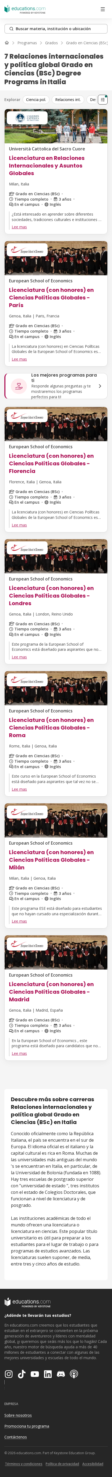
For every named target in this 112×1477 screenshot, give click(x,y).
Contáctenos (15, 1437)
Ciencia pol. (36, 99)
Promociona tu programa (26, 1426)
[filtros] (103, 100)
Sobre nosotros (18, 1415)
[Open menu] (103, 9)
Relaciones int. (68, 99)
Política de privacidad (62, 1464)
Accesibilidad (92, 1464)
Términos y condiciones (23, 1464)
